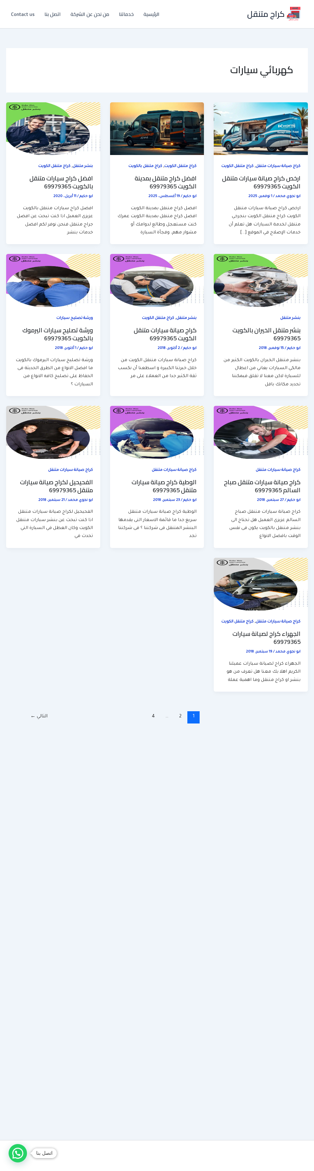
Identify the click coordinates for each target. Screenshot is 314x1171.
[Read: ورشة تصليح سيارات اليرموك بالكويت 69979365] (53, 280)
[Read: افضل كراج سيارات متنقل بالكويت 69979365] (53, 129)
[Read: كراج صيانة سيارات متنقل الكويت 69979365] (157, 280)
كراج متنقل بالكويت (145, 166)
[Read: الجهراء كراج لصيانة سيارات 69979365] (261, 584)
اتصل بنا (52, 14)
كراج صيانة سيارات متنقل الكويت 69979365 (165, 334)
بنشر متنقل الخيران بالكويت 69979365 (266, 334)
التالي (39, 716)
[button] (18, 1153)
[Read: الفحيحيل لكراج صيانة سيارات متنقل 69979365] (53, 432)
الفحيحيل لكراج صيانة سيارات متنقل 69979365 (56, 486)
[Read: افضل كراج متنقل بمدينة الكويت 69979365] (157, 129)
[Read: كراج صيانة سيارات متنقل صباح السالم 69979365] (261, 432)
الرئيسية (151, 14)
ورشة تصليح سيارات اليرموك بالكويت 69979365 (57, 334)
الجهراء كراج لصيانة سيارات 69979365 (266, 637)
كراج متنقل (266, 13)
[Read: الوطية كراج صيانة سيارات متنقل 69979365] (157, 432)
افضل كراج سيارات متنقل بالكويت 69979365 (61, 182)
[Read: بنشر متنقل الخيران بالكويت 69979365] (261, 280)
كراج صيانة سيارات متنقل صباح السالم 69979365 (262, 486)
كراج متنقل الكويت (237, 166)
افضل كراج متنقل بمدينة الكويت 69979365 (166, 182)
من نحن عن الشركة (90, 14)
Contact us (23, 14)
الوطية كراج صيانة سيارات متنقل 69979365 (164, 486)
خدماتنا (126, 14)
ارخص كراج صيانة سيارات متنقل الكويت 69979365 (261, 182)
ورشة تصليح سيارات (74, 318)
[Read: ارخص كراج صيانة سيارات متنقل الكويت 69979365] (261, 129)
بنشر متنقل (83, 166)
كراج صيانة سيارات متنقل (278, 166)
